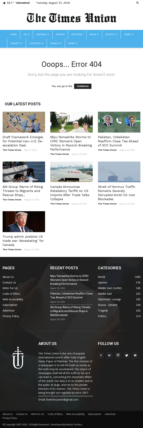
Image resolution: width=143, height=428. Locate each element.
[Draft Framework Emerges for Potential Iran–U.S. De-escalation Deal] (24, 122)
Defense (41, 34)
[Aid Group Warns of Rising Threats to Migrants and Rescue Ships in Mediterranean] (24, 172)
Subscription (10, 305)
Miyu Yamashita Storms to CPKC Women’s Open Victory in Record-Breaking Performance (69, 280)
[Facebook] (101, 356)
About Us (8, 277)
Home (13, 34)
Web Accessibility (13, 299)
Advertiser (9, 310)
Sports (110, 34)
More (71, 43)
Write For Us (10, 288)
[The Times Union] (71, 18)
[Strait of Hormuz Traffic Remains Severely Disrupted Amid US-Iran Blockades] (119, 172)
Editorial (77, 34)
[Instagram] (118, 355)
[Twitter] (127, 356)
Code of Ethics (11, 293)
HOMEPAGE (83, 86)
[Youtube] (135, 356)
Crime (127, 34)
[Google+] (109, 356)
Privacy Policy (11, 316)
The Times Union (12, 149)
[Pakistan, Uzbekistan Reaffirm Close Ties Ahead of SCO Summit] (119, 122)
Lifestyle (35, 43)
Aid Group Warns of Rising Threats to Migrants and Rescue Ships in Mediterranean (70, 311)
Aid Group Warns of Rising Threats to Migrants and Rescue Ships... (23, 191)
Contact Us (9, 282)
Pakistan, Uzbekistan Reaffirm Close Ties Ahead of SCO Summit (118, 141)
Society (15, 43)
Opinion (60, 34)
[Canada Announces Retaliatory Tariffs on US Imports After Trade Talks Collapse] (71, 172)
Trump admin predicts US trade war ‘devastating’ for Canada (23, 241)
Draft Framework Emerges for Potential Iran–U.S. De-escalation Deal (23, 141)
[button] (137, 2)
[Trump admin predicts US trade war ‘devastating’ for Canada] (24, 221)
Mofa (93, 34)
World (54, 43)
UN (25, 34)
